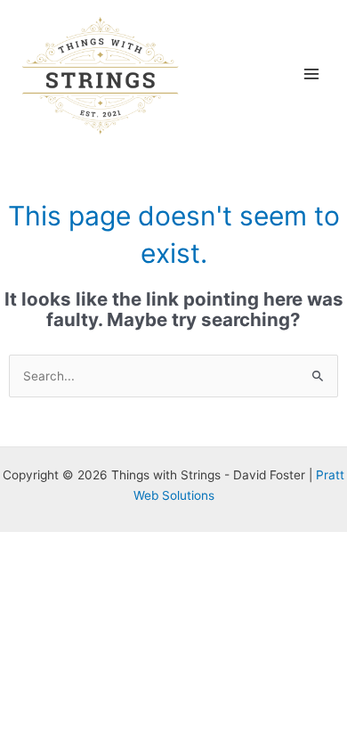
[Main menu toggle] (312, 73)
